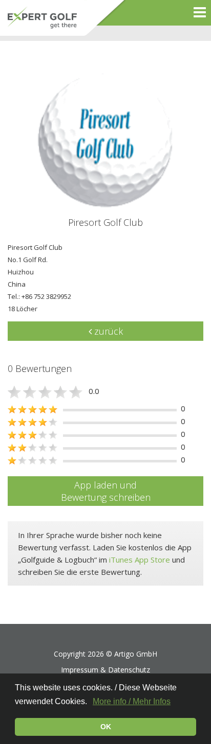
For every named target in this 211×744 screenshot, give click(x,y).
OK (105, 727)
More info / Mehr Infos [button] (132, 701)
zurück (107, 331)
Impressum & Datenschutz (105, 670)
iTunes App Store (139, 559)
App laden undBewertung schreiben (106, 491)
